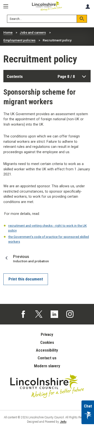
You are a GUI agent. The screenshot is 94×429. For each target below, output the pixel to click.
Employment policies (19, 40)
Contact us (47, 357)
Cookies (47, 342)
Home (8, 32)
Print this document (25, 279)
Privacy (47, 334)
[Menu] (7, 6)
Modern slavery (47, 365)
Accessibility (47, 350)
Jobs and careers (33, 32)
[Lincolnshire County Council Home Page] (47, 6)
